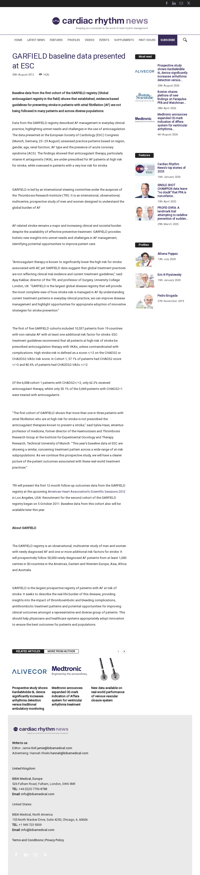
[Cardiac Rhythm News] (100, 23)
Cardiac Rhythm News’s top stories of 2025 (172, 167)
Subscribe (167, 40)
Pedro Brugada (168, 295)
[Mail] (181, 3)
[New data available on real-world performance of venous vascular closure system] (109, 671)
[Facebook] (167, 3)
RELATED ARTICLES (28, 651)
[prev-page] (118, 651)
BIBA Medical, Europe (27, 779)
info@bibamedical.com (37, 794)
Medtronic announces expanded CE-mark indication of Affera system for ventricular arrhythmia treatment (67, 696)
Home (18, 40)
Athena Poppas (168, 253)
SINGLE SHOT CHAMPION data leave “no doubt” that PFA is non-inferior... (172, 190)
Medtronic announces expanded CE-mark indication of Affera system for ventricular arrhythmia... (172, 122)
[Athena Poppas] (145, 259)
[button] (185, 40)
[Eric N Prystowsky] (145, 280)
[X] (188, 3)
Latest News (36, 40)
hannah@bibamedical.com (69, 753)
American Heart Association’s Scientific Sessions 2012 (86, 491)
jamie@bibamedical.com (54, 748)
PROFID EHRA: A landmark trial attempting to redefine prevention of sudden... (173, 213)
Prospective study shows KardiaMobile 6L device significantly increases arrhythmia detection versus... (173, 73)
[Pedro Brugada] (145, 301)
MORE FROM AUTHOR (61, 651)
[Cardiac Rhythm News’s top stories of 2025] (145, 169)
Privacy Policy (54, 840)
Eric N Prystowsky (169, 274)
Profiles (74, 40)
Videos (89, 40)
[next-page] (124, 651)
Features (56, 40)
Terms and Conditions (27, 840)
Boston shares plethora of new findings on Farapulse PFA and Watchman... (172, 97)
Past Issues (147, 40)
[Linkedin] (174, 3)
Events (104, 40)
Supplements (124, 40)
